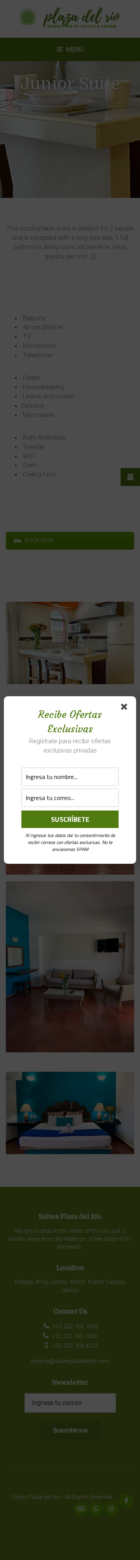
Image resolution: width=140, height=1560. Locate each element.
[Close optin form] (125, 708)
